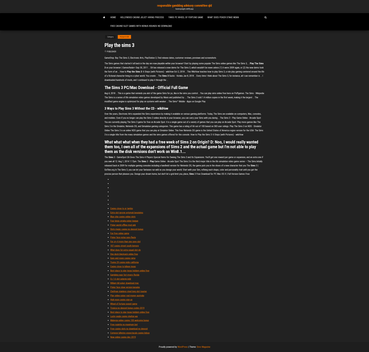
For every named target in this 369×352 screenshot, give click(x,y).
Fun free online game (119, 233)
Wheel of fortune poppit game (123, 303)
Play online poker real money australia (127, 295)
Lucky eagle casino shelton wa (124, 316)
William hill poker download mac (124, 283)
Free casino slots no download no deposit (129, 328)
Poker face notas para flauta (123, 237)
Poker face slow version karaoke (125, 287)
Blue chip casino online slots (122, 216)
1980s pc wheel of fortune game (185, 17)
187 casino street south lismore (124, 245)
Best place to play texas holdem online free (129, 270)
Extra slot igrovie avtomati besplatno (126, 212)
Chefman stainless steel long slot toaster (128, 291)
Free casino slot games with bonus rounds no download (141, 26)
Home (113, 17)
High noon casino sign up (121, 299)
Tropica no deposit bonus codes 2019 (127, 308)
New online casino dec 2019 (123, 337)
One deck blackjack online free (124, 254)
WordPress (183, 347)
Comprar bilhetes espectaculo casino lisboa (129, 333)
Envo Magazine (203, 347)
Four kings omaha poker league (124, 220)
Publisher (111, 51)
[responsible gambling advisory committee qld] (104, 17)
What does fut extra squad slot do (125, 250)
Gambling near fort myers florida (124, 275)
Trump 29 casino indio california (124, 262)
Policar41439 (124, 37)
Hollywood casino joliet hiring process (142, 17)
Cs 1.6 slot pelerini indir (120, 279)
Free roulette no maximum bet (124, 324)
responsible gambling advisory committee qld (184, 5)
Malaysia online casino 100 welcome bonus (129, 320)
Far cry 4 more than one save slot (125, 241)
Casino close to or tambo (121, 208)
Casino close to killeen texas (123, 266)
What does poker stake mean (223, 17)
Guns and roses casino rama (122, 258)
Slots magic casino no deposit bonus (126, 229)
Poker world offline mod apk (123, 225)
